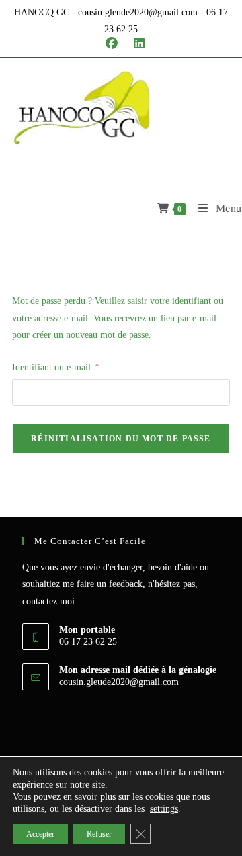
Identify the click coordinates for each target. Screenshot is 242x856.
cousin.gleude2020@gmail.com (119, 682)
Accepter (40, 834)
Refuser (99, 834)
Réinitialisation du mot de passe (120, 438)
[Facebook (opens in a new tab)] (111, 44)
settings (164, 809)
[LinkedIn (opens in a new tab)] (135, 44)
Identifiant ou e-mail (55, 367)
